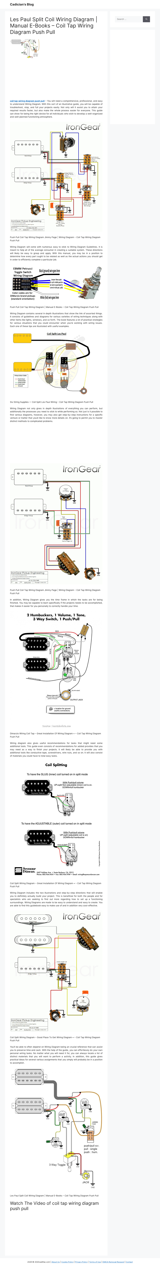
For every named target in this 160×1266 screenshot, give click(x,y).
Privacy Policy (81, 1262)
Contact (129, 1262)
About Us (56, 1262)
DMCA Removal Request (113, 1262)
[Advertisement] (56, 79)
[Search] (146, 19)
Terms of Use (95, 1262)
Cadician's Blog (22, 4)
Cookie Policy (67, 1262)
